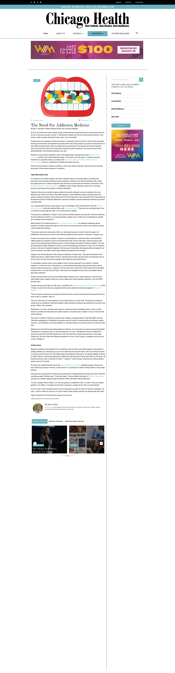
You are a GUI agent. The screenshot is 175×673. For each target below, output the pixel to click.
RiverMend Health (71, 208)
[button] (137, 33)
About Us (60, 34)
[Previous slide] (35, 443)
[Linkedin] (40, 2)
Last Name (116, 101)
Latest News (55, 445)
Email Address (117, 109)
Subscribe (96, 34)
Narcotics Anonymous (96, 376)
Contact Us (128, 2)
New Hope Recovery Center (68, 223)
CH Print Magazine (120, 34)
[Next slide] (101, 443)
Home (45, 34)
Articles (77, 34)
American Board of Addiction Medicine (86, 285)
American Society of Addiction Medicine (45, 186)
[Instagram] (37, 2)
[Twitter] (34, 2)
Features (36, 80)
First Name (116, 93)
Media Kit (118, 2)
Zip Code (115, 116)
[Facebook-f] (31, 2)
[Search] (141, 80)
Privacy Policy (139, 2)
